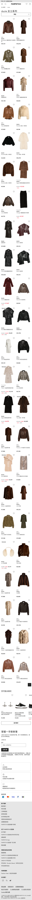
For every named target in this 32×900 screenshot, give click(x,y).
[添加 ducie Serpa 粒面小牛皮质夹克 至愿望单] (29, 600)
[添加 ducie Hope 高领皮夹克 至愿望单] (14, 104)
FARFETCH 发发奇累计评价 (8, 858)
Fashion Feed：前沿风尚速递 (9, 873)
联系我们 (3, 806)
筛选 (15, 14)
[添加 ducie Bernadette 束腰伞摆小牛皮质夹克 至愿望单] (14, 19)
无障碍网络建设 (19, 886)
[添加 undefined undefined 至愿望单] (12, 695)
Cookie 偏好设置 (5, 892)
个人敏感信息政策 (14, 889)
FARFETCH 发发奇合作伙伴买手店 (10, 834)
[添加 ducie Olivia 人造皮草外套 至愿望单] (14, 600)
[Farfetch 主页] (16, 4)
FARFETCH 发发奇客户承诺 (8, 824)
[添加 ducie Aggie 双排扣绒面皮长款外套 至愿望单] (29, 161)
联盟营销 (3, 852)
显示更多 (16, 723)
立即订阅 (5, 749)
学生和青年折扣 (5, 865)
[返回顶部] (29, 684)
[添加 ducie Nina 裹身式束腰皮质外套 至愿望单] (14, 308)
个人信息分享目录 (26, 889)
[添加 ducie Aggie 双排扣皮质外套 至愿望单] (14, 396)
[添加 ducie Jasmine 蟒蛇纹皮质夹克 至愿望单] (29, 657)
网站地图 (3, 845)
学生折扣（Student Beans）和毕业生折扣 (12, 863)
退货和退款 (4, 814)
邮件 (2, 742)
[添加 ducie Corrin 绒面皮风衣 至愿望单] (29, 47)
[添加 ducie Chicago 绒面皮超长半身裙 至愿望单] (29, 191)
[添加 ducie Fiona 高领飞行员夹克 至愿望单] (14, 513)
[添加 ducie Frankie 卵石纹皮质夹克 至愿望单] (29, 338)
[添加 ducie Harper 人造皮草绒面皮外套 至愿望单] (14, 629)
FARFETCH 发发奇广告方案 (8, 842)
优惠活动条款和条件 (6, 819)
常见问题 (5, 776)
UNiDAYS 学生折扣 (6, 860)
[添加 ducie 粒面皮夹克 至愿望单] (14, 76)
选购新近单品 (9, 1)
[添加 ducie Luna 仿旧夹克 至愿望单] (14, 191)
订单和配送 (4, 811)
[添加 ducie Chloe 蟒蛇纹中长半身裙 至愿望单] (29, 455)
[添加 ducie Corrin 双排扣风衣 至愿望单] (29, 513)
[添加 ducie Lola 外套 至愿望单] (29, 485)
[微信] (6, 880)
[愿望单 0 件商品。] (26, 4)
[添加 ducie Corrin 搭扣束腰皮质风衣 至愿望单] (14, 250)
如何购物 (5, 767)
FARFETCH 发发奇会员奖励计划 (9, 855)
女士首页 (3, 7)
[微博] (10, 880)
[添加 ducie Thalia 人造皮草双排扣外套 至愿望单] (14, 366)
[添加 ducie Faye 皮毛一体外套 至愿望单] (29, 133)
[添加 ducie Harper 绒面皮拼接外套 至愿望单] (29, 76)
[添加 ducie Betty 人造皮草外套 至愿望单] (14, 426)
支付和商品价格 (5, 816)
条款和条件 (11, 886)
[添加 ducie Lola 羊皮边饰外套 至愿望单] (14, 338)
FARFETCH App (5, 839)
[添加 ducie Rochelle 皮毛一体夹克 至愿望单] (29, 104)
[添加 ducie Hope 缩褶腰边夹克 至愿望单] (14, 47)
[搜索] (5, 4)
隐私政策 (10, 754)
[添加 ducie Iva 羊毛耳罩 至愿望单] (14, 542)
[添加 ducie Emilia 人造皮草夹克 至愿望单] (29, 629)
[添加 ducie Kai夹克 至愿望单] (29, 572)
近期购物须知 (4, 821)
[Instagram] (3, 880)
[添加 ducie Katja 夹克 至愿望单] (29, 542)
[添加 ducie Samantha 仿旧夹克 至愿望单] (29, 278)
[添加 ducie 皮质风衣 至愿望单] (14, 221)
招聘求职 (3, 837)
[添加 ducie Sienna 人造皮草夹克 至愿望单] (14, 485)
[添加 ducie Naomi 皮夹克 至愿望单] (29, 221)
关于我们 (3, 832)
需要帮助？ (5, 786)
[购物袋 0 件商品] (30, 4)
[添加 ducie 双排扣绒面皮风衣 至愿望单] (29, 19)
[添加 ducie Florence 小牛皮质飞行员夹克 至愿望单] (29, 426)
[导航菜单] (2, 4)
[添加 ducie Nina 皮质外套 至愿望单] (14, 455)
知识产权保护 (4, 889)
